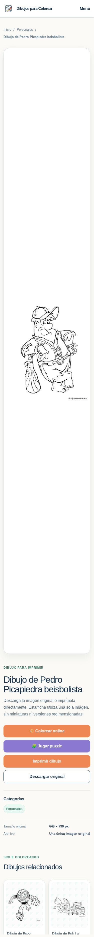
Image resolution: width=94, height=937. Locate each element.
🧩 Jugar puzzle (47, 746)
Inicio (7, 29)
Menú (85, 9)
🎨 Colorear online (46, 731)
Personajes (25, 29)
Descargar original (47, 776)
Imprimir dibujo (47, 761)
